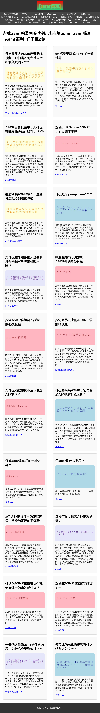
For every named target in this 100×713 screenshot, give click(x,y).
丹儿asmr (74, 22)
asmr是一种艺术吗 (36, 22)
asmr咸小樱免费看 (25, 20)
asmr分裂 (87, 22)
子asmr (58, 499)
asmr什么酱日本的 (68, 14)
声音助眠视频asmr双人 (16, 113)
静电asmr (51, 14)
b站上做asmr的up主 (61, 20)
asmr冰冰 (39, 14)
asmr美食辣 (10, 180)
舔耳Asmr (85, 14)
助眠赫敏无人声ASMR (71, 17)
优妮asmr (9, 502)
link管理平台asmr (49, 17)
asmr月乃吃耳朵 (29, 17)
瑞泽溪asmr (43, 20)
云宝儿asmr (60, 695)
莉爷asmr (59, 106)
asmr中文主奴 (81, 20)
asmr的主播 (10, 627)
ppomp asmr (61, 243)
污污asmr (59, 446)
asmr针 (58, 304)
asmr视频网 (10, 376)
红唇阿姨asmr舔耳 (13, 241)
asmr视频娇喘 (11, 566)
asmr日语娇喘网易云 (64, 370)
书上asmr (19, 22)
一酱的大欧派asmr (13, 692)
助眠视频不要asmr (13, 435)
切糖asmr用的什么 (57, 22)
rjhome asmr (61, 174)
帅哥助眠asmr (11, 306)
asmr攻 (58, 569)
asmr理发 (59, 630)
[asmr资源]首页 (11, 14)
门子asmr (26, 14)
